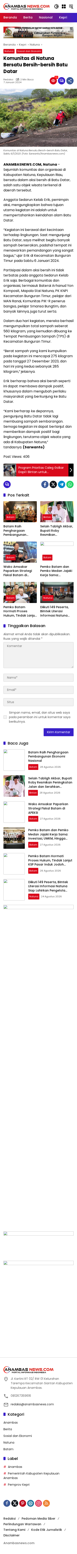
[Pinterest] (22, 1503)
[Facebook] (45, 484)
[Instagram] (38, 1503)
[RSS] (46, 1503)
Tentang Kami (14, 1530)
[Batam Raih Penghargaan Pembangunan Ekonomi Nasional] (20, 511)
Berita (7, 1429)
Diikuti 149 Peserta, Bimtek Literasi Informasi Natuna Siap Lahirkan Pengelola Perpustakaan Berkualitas (54, 611)
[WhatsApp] (70, 484)
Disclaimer (11, 1535)
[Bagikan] (70, 80)
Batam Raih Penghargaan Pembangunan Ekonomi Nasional (17, 530)
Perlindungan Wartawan (22, 1524)
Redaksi (8, 79)
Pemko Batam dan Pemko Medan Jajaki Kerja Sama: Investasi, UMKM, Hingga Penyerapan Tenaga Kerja (56, 571)
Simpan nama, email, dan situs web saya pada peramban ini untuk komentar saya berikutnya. (39, 717)
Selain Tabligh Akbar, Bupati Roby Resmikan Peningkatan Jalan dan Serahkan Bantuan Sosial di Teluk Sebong (56, 530)
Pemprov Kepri (19, 1484)
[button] (56, 6)
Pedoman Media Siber (38, 1518)
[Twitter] (53, 484)
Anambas (10, 1422)
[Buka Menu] (63, 6)
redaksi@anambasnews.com (32, 1404)
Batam (11, 517)
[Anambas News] (26, 6)
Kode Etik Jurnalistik (46, 1530)
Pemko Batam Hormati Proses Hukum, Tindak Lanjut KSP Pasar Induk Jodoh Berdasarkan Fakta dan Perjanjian (19, 611)
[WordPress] (30, 1503)
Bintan (47, 517)
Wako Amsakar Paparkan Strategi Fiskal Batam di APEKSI (17, 571)
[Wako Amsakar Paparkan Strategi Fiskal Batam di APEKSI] (20, 552)
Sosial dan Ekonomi (29, 51)
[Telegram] (61, 484)
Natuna (8, 51)
